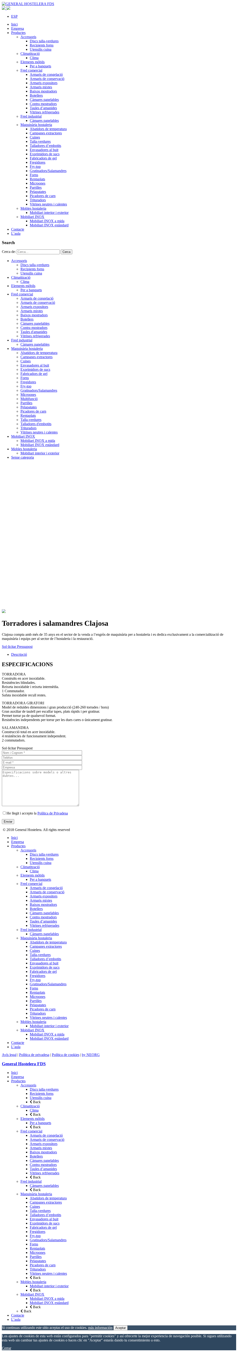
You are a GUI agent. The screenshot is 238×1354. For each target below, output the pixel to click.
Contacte (17, 229)
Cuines (35, 137)
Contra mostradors (43, 104)
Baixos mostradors (43, 91)
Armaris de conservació (47, 79)
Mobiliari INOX (32, 217)
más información (100, 1328)
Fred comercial (31, 70)
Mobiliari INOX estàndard (49, 225)
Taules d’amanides (43, 108)
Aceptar (120, 1328)
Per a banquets (40, 66)
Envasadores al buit (44, 150)
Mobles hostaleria (33, 208)
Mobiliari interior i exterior (49, 213)
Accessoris (28, 37)
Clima (34, 58)
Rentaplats (37, 179)
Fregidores (37, 162)
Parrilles (36, 187)
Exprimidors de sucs (45, 154)
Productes (18, 33)
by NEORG (91, 1055)
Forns (34, 175)
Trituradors (38, 200)
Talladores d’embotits (45, 146)
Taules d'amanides (33, 332)
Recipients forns (41, 45)
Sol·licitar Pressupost (17, 647)
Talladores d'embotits (35, 424)
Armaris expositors (43, 83)
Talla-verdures (40, 141)
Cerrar (6, 1348)
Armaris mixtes (41, 87)
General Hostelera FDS (24, 1063)
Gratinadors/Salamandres (48, 171)
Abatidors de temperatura (48, 129)
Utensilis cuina (40, 49)
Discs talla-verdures (44, 41)
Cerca (66, 252)
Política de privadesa (34, 1055)
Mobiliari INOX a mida (47, 221)
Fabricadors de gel (43, 158)
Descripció (19, 654)
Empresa (17, 28)
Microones (37, 183)
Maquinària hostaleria (36, 125)
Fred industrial (31, 116)
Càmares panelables (44, 100)
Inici (14, 24)
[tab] (123, 654)
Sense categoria (22, 457)
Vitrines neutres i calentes (48, 204)
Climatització (30, 54)
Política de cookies (65, 1055)
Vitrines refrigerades (44, 112)
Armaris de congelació (46, 74)
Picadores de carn (43, 196)
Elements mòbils (32, 62)
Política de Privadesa (52, 813)
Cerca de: (9, 252)
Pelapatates (38, 192)
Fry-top (35, 167)
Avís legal (9, 1055)
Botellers (36, 95)
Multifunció (29, 399)
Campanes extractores (46, 133)
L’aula (15, 233)
